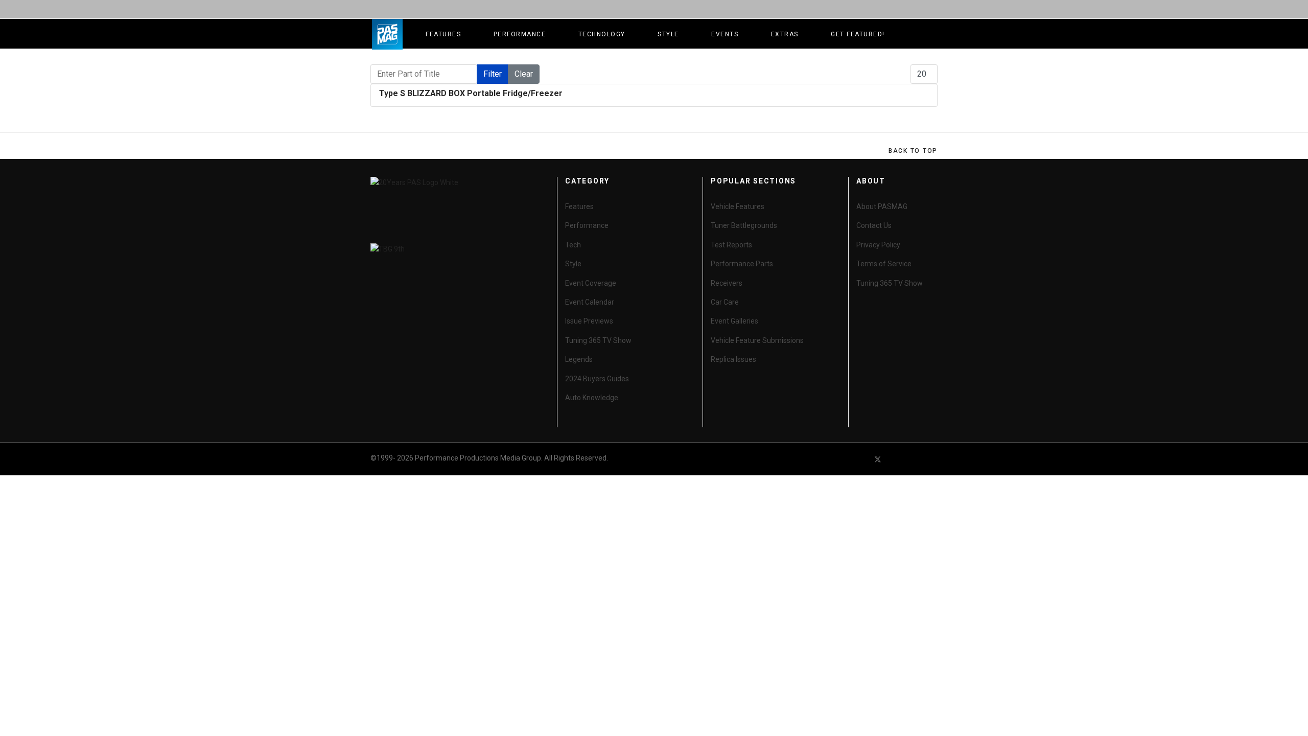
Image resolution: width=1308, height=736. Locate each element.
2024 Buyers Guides (597, 379)
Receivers (726, 283)
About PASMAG (881, 206)
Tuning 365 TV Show (598, 340)
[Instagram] (933, 459)
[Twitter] (877, 459)
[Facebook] (859, 459)
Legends (579, 359)
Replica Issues (733, 359)
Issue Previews (589, 321)
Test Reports (731, 245)
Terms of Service (884, 264)
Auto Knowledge (591, 398)
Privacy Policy (878, 245)
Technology (601, 34)
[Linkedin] (914, 459)
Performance (520, 34)
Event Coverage (590, 283)
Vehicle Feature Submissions (757, 340)
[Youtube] (896, 459)
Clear (524, 74)
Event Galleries (734, 321)
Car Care (725, 302)
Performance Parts (742, 264)
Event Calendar (589, 302)
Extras (785, 34)
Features (443, 34)
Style (668, 34)
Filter (492, 74)
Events (724, 34)
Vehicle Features (737, 206)
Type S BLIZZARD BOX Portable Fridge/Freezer (471, 93)
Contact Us (874, 225)
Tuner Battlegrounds (744, 225)
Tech (573, 245)
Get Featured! (858, 34)
